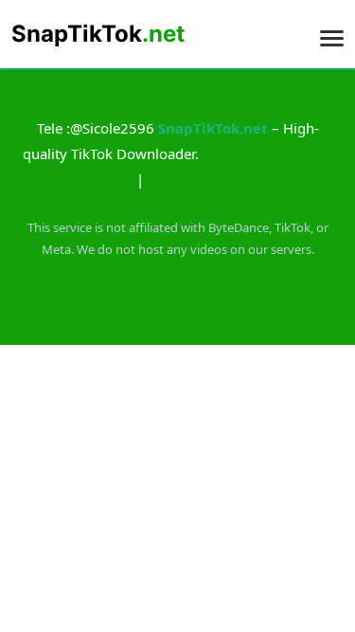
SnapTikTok (98, 33)
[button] (331, 33)
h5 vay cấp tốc (194, 179)
